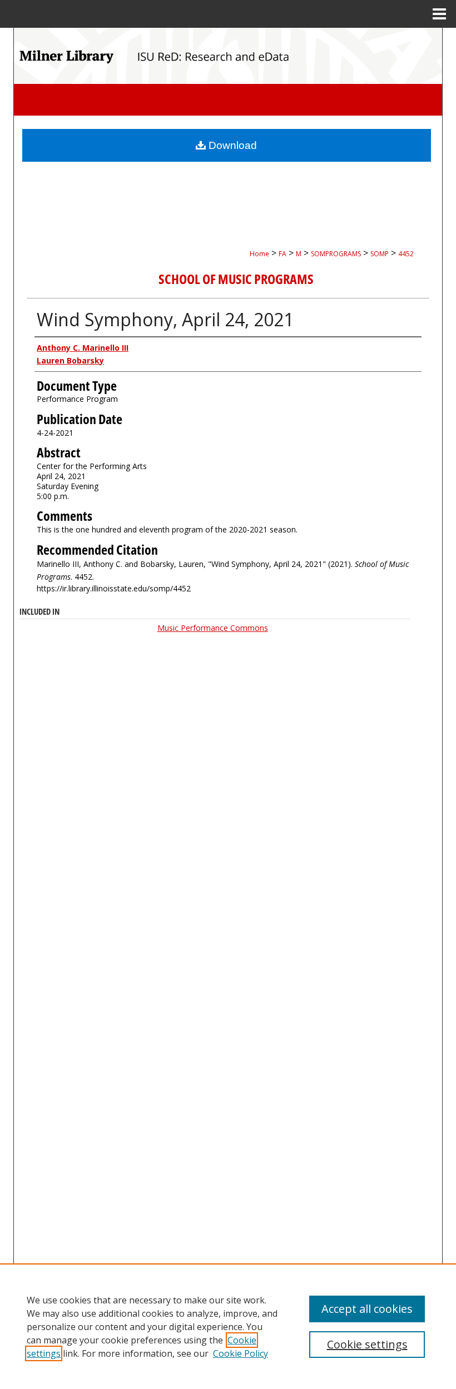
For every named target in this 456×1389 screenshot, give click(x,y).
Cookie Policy (240, 1353)
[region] (228, 1326)
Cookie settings (367, 1344)
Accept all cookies (367, 1308)
